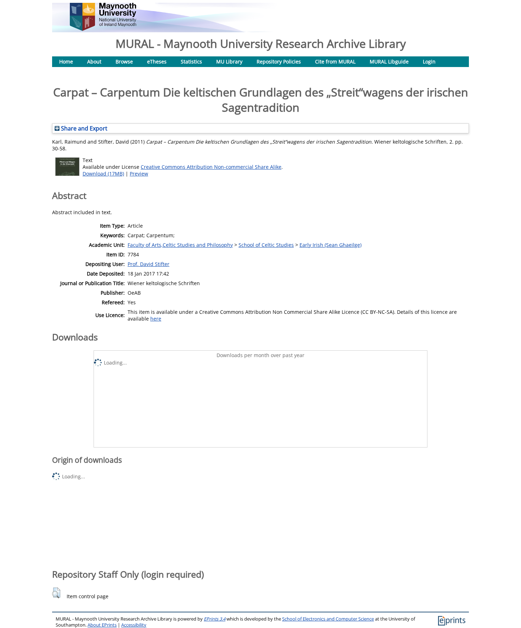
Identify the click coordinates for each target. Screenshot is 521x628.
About (94, 61)
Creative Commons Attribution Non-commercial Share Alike (211, 166)
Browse (124, 61)
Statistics (191, 61)
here (155, 318)
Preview (139, 173)
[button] (56, 593)
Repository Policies (279, 61)
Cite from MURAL (335, 61)
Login (429, 61)
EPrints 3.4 (214, 619)
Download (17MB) (103, 173)
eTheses (157, 61)
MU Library (229, 61)
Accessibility (133, 625)
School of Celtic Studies (266, 244)
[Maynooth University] (103, 29)
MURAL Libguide (389, 61)
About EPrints (102, 625)
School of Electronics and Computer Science (328, 619)
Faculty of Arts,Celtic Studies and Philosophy (180, 244)
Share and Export (83, 128)
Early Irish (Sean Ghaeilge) (330, 244)
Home (66, 61)
